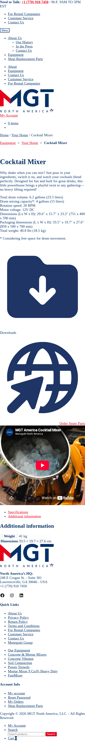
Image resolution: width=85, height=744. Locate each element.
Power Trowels (18, 667)
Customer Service (20, 18)
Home (4, 135)
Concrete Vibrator (21, 659)
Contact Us (16, 22)
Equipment (16, 55)
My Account (17, 725)
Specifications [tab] (18, 512)
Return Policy (18, 622)
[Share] (63, 4)
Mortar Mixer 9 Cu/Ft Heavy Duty (33, 671)
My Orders (16, 702)
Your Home (19, 135)
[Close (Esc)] (72, 4)
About (12, 67)
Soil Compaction (20, 663)
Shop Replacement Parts (25, 59)
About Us (15, 38)
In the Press (24, 46)
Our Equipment (19, 650)
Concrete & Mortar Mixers (27, 654)
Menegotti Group (20, 643)
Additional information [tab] (24, 516)
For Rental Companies (24, 14)
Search (13, 730)
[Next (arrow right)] (78, 372)
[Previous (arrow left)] (7, 372)
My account (16, 693)
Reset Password (19, 697)
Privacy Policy (18, 617)
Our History (24, 42)
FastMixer (15, 675)
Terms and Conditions (24, 626)
